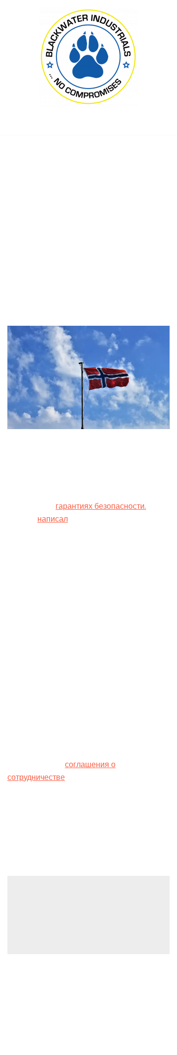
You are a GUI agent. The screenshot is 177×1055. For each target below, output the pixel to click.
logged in (84, 910)
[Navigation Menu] (88, 124)
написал (52, 519)
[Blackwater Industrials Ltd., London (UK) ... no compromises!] (88, 57)
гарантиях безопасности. (101, 506)
